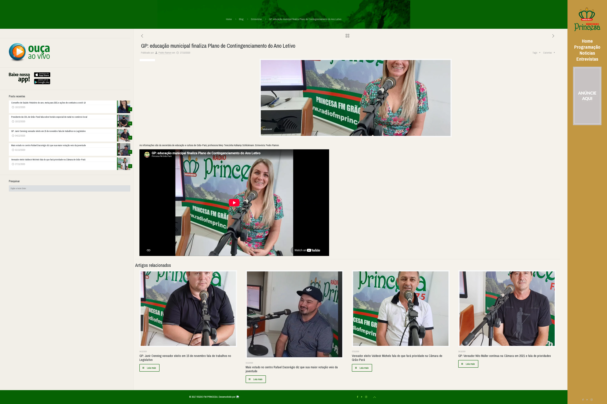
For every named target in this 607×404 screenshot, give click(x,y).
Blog (241, 19)
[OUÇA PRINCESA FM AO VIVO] (29, 61)
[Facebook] (583, 399)
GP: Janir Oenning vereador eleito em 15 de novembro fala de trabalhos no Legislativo (185, 358)
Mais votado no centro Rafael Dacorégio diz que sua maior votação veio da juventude (292, 369)
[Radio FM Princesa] (587, 19)
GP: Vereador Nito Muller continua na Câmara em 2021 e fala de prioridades (504, 356)
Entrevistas (256, 19)
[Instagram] (591, 399)
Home (229, 19)
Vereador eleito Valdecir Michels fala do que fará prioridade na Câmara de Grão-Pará (397, 358)
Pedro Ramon (165, 52)
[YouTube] (587, 399)
